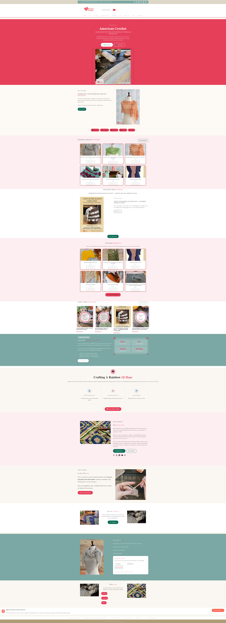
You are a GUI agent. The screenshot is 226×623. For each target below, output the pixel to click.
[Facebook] (134, 2)
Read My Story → (119, 450)
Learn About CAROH (114, 409)
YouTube (124, 130)
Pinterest (114, 130)
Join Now (113, 522)
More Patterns (143, 140)
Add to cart (90, 161)
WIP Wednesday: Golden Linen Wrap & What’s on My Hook (140, 329)
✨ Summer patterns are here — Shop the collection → (96, 2)
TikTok (132, 130)
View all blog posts (113, 236)
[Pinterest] (139, 2)
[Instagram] (137, 2)
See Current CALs (83, 360)
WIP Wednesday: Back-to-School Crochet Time (102, 329)
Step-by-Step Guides (85, 492)
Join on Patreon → (218, 610)
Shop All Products (114, 294)
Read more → (118, 211)
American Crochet (89, 9)
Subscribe (119, 567)
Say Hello (132, 450)
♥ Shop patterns (107, 44)
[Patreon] (146, 2)
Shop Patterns (82, 109)
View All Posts (143, 302)
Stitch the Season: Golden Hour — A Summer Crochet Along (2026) (121, 329)
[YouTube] (143, 2)
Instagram (105, 130)
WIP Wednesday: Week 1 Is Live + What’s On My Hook (85, 329)
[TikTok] (141, 2)
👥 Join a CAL (119, 44)
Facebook (96, 130)
